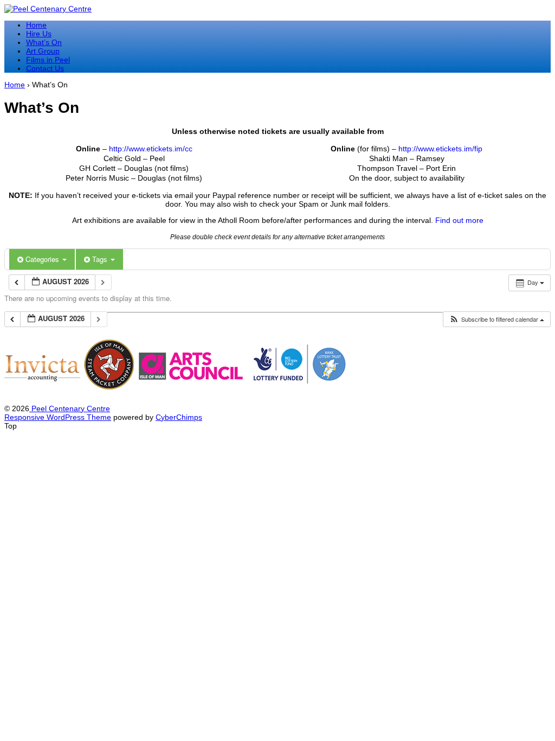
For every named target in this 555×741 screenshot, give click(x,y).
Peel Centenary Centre (69, 408)
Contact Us (45, 68)
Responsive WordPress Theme (57, 417)
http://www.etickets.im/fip (440, 148)
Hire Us (38, 33)
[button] (496, 319)
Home (36, 25)
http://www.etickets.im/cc (150, 148)
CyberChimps (179, 417)
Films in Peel (48, 59)
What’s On (44, 42)
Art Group (43, 51)
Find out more (459, 220)
